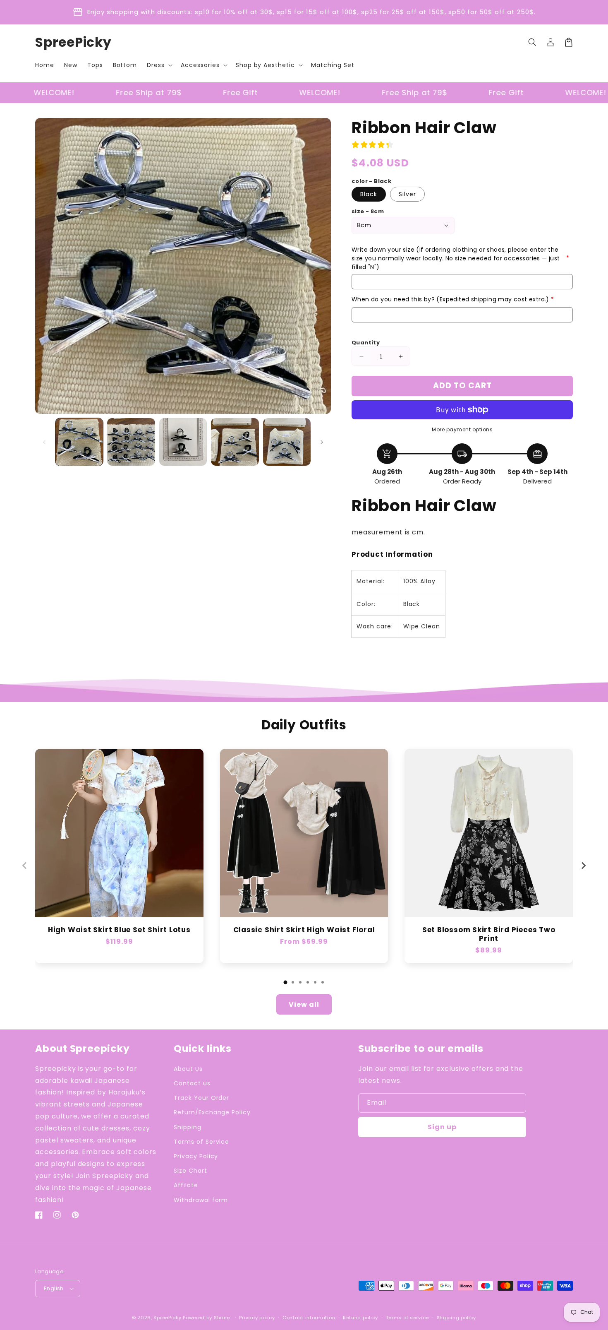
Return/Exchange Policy (212, 1112)
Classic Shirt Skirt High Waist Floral (304, 930)
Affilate (186, 1185)
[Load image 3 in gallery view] (183, 442)
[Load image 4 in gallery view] (235, 442)
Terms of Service (201, 1142)
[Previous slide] (25, 865)
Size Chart (190, 1170)
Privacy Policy (196, 1156)
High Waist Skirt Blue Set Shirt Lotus (119, 930)
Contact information (308, 1317)
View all (304, 1004)
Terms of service (407, 1317)
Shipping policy (456, 1317)
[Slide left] (44, 442)
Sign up (442, 1127)
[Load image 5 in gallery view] (287, 442)
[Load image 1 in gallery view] (79, 442)
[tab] (285, 982)
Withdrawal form (201, 1200)
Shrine (222, 1317)
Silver (407, 194)
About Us (188, 1069)
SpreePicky (167, 1317)
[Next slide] (583, 865)
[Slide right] (322, 442)
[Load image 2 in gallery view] (131, 442)
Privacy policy (257, 1317)
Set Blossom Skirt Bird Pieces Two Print (488, 934)
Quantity (366, 342)
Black (368, 194)
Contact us (192, 1083)
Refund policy (360, 1317)
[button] (159, 65)
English (54, 1288)
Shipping (187, 1127)
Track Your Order (201, 1098)
